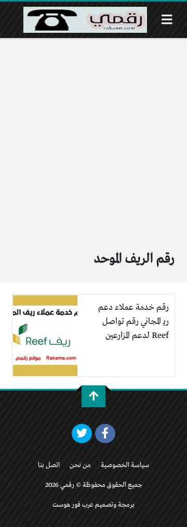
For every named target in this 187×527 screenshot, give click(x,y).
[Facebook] (105, 434)
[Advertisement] (93, 137)
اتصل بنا (49, 465)
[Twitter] (82, 434)
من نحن (80, 465)
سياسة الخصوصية (125, 465)
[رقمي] (85, 20)
